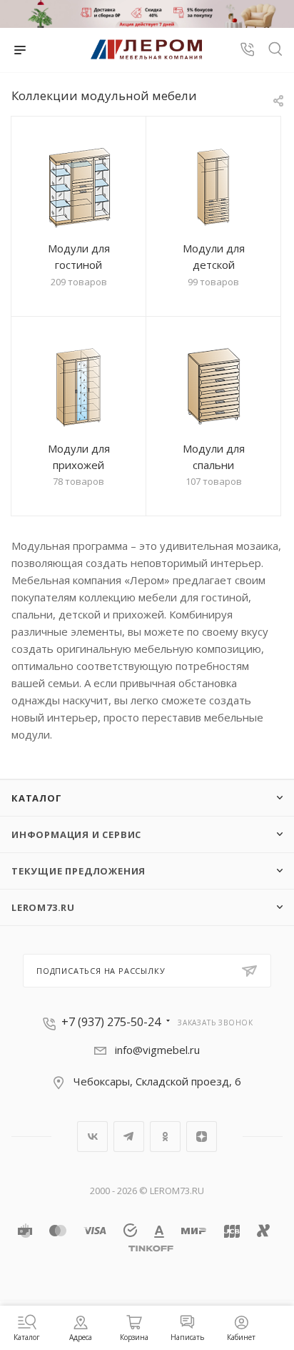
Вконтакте (92, 1136)
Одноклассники (165, 1136)
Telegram (128, 1136)
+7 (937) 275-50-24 (111, 1022)
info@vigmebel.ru (157, 1050)
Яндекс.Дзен (201, 1136)
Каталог (36, 798)
